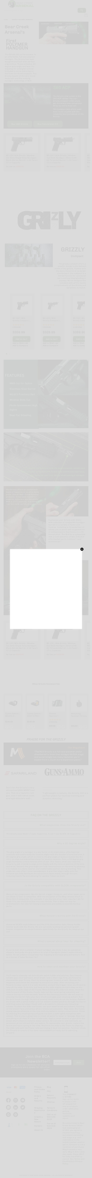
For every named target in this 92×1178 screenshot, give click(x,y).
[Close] (82, 549)
